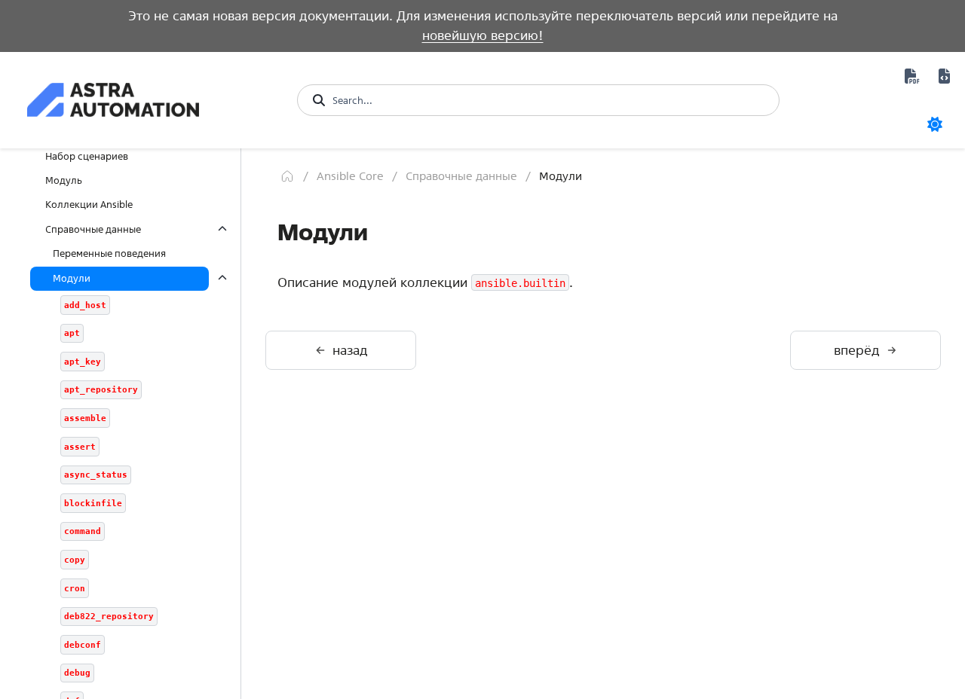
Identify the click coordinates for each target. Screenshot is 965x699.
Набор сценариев (86, 156)
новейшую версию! (483, 35)
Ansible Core (350, 175)
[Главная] (287, 176)
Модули (71, 278)
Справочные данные (93, 229)
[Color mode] (935, 124)
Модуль (63, 180)
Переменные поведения (109, 253)
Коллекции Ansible (89, 204)
